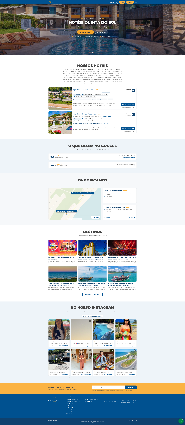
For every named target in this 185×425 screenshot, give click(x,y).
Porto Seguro (69, 403)
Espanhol (50, 420)
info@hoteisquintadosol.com (91, 399)
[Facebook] (132, 420)
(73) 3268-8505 (88, 401)
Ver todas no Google (128, 157)
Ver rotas (108, 200)
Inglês (55, 420)
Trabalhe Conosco (70, 409)
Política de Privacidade (127, 390)
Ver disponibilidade (127, 104)
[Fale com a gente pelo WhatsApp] (181, 421)
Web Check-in (69, 413)
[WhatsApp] (136, 420)
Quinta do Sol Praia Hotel (83, 90)
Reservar (130, 2)
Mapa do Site (69, 411)
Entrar (122, 2)
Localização (102, 32)
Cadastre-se (113, 2)
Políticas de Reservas (71, 407)
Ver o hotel (131, 200)
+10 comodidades (104, 123)
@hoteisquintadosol (93, 316)
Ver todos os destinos (92, 294)
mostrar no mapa (106, 92)
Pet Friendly (69, 405)
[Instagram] (129, 420)
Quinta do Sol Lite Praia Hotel (85, 114)
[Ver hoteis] (92, 52)
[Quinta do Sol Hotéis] (55, 2)
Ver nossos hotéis (84, 32)
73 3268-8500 (109, 196)
